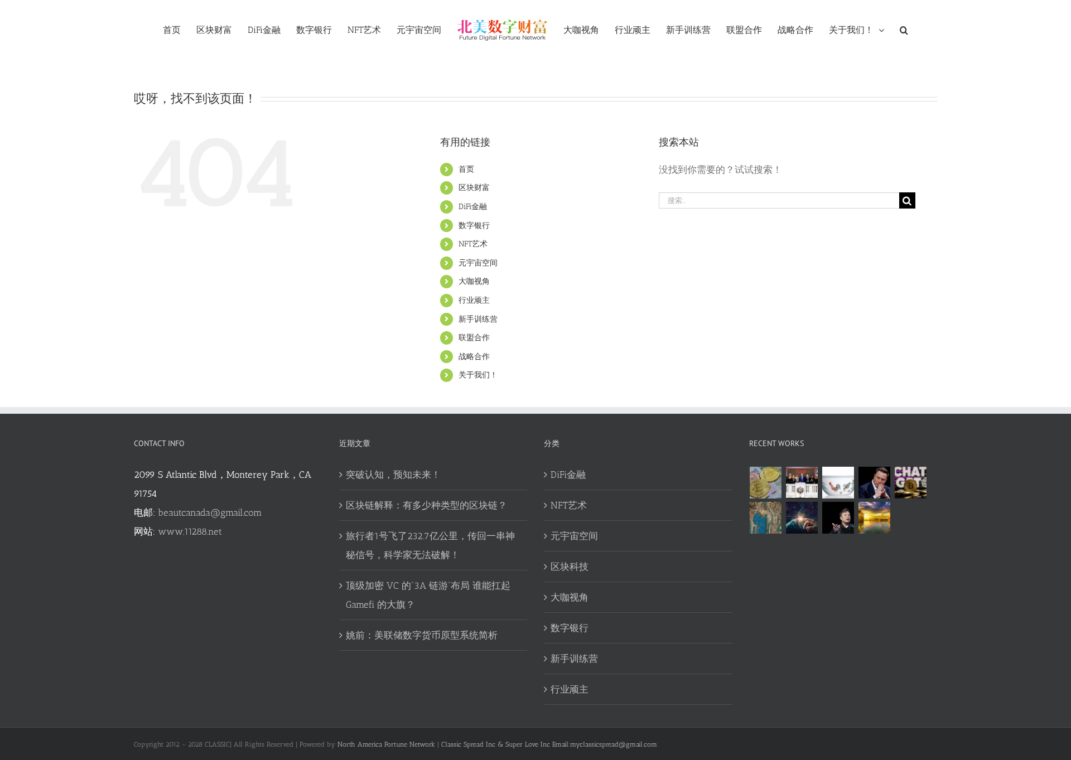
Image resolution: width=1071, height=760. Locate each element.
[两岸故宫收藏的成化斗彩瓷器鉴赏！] (838, 482)
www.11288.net (190, 531)
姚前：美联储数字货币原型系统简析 (422, 635)
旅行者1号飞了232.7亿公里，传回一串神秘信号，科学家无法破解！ (430, 545)
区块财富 (474, 187)
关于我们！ (478, 375)
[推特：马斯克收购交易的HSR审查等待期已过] (838, 517)
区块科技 (569, 566)
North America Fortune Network (386, 744)
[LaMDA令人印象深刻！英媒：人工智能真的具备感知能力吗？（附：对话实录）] (802, 517)
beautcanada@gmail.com (210, 512)
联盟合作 (474, 337)
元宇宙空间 (478, 263)
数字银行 (474, 225)
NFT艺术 (473, 244)
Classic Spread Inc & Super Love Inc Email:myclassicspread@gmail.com (549, 744)
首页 (466, 169)
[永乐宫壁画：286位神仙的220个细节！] (766, 517)
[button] (886, 29)
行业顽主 (474, 300)
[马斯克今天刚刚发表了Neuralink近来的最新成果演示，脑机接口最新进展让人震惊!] (874, 482)
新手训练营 (478, 319)
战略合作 (474, 356)
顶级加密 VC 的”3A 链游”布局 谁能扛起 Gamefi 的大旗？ (428, 595)
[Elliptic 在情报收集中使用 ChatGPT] (911, 482)
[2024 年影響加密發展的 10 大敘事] (766, 482)
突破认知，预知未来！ (393, 474)
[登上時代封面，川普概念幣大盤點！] (802, 482)
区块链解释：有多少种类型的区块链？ (426, 505)
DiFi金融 (473, 206)
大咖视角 (474, 281)
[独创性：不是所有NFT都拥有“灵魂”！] (874, 517)
